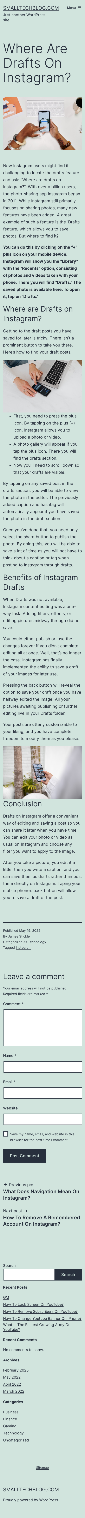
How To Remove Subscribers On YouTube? (40, 1311)
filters (43, 613)
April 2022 (12, 1384)
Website (10, 1108)
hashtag (48, 504)
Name (9, 1055)
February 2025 (16, 1370)
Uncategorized (16, 1440)
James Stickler (19, 936)
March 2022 (13, 1391)
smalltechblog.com (31, 8)
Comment (13, 1004)
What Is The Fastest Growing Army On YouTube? (37, 1327)
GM (6, 1297)
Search (9, 1265)
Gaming (10, 1426)
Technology (37, 942)
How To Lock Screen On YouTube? (33, 1304)
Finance (10, 1419)
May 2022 (12, 1377)
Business (10, 1412)
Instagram (23, 947)
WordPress (48, 1500)
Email (9, 1082)
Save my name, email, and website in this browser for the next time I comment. (42, 1137)
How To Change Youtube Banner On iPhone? (42, 1318)
